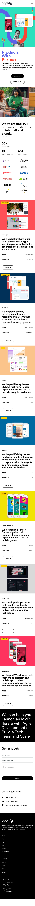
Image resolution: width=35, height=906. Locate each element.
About (3, 845)
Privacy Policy (5, 851)
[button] (31, 3)
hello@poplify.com (11, 801)
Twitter (3, 865)
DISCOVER (8, 267)
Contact (4, 848)
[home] (7, 3)
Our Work (17, 76)
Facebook (4, 872)
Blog (3, 842)
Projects (4, 838)
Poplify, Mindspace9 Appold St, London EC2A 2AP (7, 889)
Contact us (17, 81)
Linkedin (4, 869)
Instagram (4, 862)
